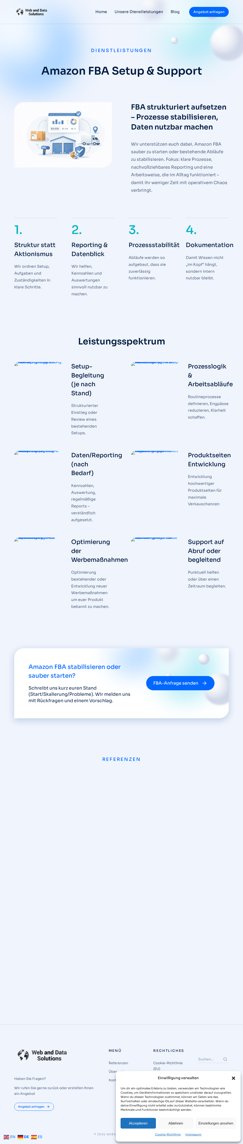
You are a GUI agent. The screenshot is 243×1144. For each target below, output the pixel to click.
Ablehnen (175, 1123)
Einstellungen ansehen (215, 1123)
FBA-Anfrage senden (175, 683)
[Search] (225, 1059)
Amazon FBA (36, 994)
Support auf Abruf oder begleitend (206, 550)
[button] (233, 1078)
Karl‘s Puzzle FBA (48, 984)
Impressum (193, 1134)
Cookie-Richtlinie (168, 1134)
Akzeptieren (138, 1123)
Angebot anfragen (208, 12)
